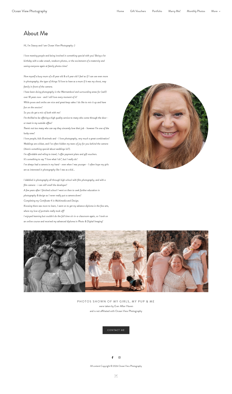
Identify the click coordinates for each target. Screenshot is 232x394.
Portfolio (157, 11)
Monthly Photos (196, 11)
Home (120, 11)
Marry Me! (174, 11)
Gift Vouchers (138, 11)
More (214, 11)
